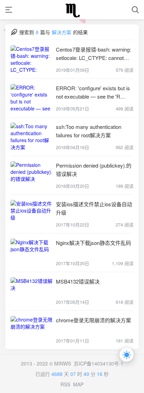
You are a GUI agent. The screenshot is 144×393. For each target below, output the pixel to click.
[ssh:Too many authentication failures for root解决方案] (31, 137)
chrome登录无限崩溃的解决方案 (93, 320)
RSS (65, 384)
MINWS (62, 363)
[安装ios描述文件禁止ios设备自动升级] (31, 214)
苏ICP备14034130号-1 (98, 363)
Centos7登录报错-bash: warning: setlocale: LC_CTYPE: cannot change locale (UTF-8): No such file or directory (93, 54)
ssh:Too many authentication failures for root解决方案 (88, 131)
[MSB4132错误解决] (31, 291)
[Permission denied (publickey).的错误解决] (31, 175)
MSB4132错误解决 (78, 281)
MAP (78, 384)
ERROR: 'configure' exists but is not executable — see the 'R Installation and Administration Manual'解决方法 (93, 92)
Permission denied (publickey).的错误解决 (93, 169)
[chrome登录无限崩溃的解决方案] (31, 330)
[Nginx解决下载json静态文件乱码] (31, 253)
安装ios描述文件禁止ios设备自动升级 (94, 208)
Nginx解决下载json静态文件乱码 (93, 242)
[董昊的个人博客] (72, 9)
